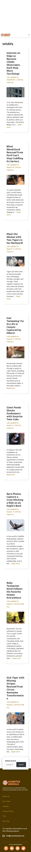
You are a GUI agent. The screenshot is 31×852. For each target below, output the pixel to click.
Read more (11, 388)
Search (21, 765)
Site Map (5, 821)
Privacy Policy (7, 811)
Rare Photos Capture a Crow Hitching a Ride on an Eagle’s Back (15, 499)
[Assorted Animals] (5, 35)
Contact (5, 806)
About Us (6, 796)
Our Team (6, 801)
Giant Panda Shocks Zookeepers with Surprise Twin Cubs (15, 413)
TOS (4, 816)
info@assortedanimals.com (15, 836)
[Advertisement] (15, 16)
